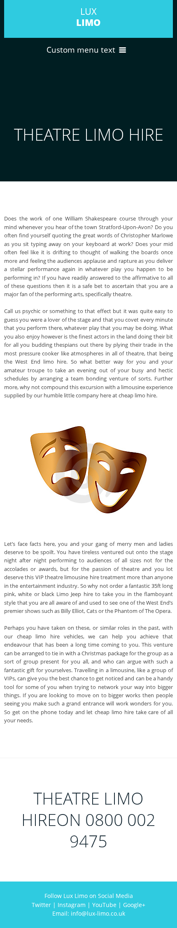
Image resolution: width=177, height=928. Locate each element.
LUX (88, 17)
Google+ (134, 905)
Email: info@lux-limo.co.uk (88, 913)
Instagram (72, 905)
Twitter (41, 905)
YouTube (104, 905)
